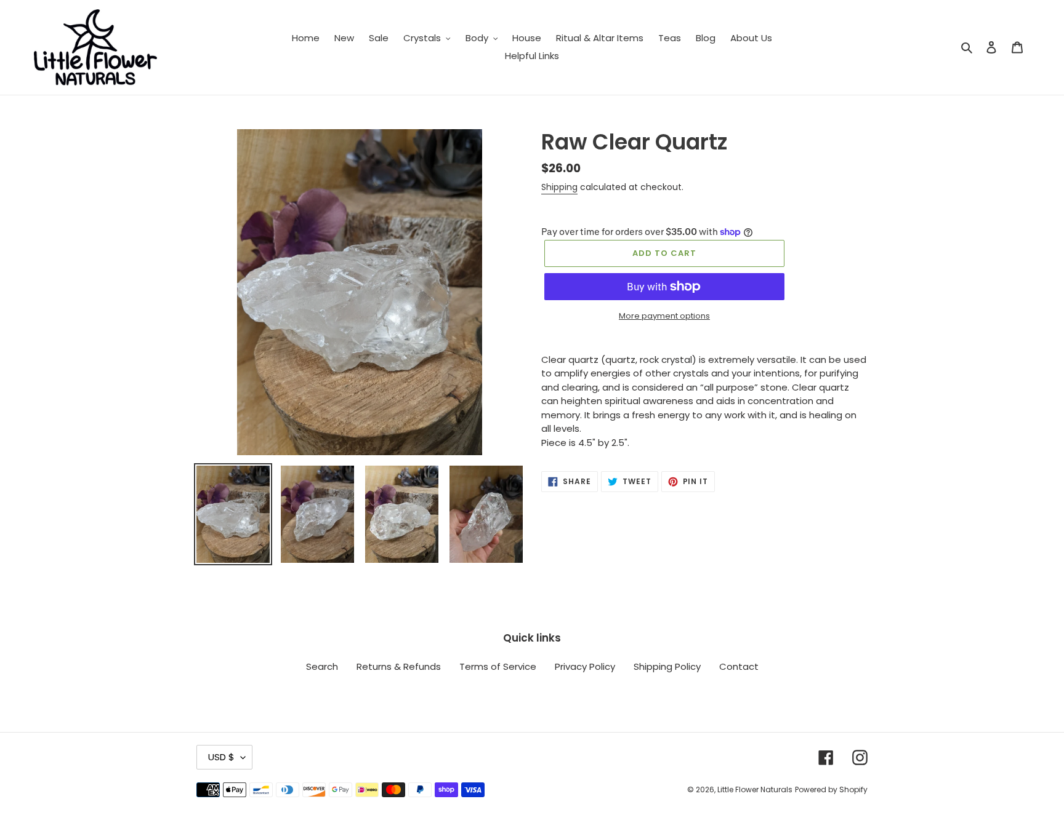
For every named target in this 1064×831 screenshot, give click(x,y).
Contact (739, 666)
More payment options (664, 316)
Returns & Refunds (399, 666)
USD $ (221, 756)
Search (322, 666)
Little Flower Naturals (754, 789)
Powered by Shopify (831, 789)
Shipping (559, 187)
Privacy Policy (585, 666)
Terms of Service (497, 666)
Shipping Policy (667, 666)
